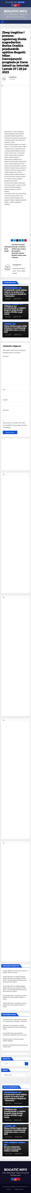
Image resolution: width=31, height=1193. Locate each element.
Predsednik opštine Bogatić (10, 1092)
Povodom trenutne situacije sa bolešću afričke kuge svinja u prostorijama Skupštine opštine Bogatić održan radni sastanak (19, 251)
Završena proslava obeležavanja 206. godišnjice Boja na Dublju (15, 997)
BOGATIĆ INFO (15, 11)
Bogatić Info (13, 77)
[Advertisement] (15, 223)
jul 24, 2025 (8, 1136)
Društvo (6, 1142)
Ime (4, 389)
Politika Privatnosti (19, 1189)
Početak (8, 1189)
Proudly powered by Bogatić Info (10, 1186)
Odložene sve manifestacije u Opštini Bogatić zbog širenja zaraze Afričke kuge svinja (14, 310)
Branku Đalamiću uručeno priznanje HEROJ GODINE (12, 1149)
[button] (28, 21)
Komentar (6, 356)
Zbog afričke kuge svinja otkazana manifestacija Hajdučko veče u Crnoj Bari (15, 329)
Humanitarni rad (13, 1142)
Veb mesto (6, 410)
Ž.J (27, 1186)
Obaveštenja (7, 1107)
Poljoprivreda (15, 1107)
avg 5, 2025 (8, 1103)
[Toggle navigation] (16, 22)
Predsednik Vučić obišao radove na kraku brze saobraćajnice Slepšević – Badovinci (15, 293)
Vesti (20, 1092)
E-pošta (5, 400)
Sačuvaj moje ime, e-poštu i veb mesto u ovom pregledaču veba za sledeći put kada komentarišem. (15, 425)
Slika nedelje (21, 1142)
